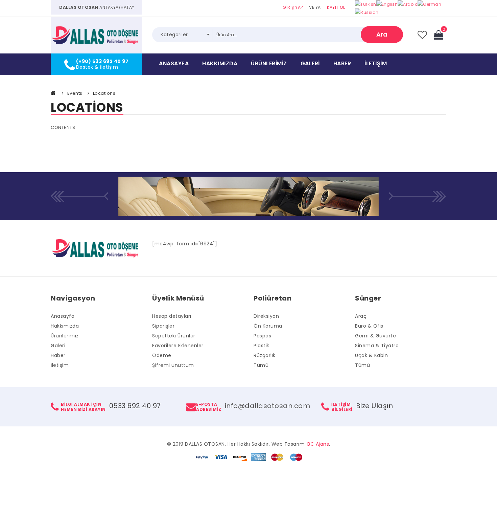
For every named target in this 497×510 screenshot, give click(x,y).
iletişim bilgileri (342, 407)
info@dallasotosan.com (267, 406)
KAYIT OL (336, 7)
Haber (342, 63)
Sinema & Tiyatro (377, 345)
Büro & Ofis (369, 326)
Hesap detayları (171, 316)
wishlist (422, 35)
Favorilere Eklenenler (178, 345)
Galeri (310, 63)
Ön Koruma (268, 326)
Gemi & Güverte (375, 335)
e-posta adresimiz (208, 407)
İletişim (375, 63)
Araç (360, 316)
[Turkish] (365, 4)
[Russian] (367, 12)
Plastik (261, 345)
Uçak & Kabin (371, 355)
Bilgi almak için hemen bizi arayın (83, 407)
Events (74, 93)
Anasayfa (174, 63)
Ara (381, 34)
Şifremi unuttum (173, 365)
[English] (387, 4)
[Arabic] (408, 4)
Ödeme (161, 355)
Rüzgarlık (265, 355)
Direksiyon (266, 316)
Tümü (261, 365)
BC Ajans (318, 444)
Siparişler (163, 326)
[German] (429, 4)
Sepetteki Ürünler (173, 335)
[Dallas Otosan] (96, 35)
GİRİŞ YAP (293, 7)
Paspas (262, 335)
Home (54, 92)
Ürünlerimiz (269, 63)
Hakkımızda (219, 63)
